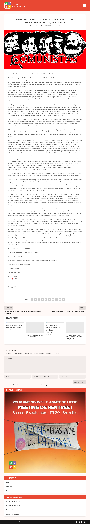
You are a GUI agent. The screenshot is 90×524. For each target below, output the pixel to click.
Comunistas (39, 26)
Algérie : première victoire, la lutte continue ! (34, 335)
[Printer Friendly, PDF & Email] (13, 279)
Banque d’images (11, 510)
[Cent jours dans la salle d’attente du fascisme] (15, 322)
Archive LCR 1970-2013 (13, 505)
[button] (35, 74)
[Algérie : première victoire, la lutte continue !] (35, 327)
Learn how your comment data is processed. (40, 385)
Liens (7, 482)
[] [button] (15, 287)
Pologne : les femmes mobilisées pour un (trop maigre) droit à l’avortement (74, 337)
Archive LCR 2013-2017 (13, 501)
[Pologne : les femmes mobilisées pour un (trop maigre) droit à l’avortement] (75, 327)
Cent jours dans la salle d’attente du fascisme (14, 326)
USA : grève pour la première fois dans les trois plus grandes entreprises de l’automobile (53, 329)
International (56, 26)
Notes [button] (10, 287)
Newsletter (9, 486)
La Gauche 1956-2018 (12, 514)
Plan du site (9, 491)
